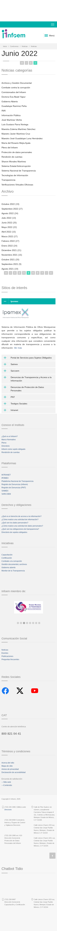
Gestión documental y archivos (14, 564)
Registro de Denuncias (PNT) (14, 488)
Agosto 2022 (8, 213)
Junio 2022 (7, 222)
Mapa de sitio (7, 766)
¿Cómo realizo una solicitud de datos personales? (22, 526)
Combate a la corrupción (12, 561)
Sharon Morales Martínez (14, 161)
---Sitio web (6, 782)
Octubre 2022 (8, 204)
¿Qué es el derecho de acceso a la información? (21, 516)
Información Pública (11, 115)
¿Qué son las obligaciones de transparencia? (20, 529)
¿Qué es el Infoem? (10, 436)
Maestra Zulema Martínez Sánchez (18, 129)
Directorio (6, 446)
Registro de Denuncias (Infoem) (15, 484)
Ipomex (14, 301)
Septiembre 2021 (10, 264)
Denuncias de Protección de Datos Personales (27, 389)
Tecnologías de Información (15, 175)
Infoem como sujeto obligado (13, 449)
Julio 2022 (6, 218)
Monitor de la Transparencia (13, 571)
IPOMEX (5, 478)
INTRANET (6, 475)
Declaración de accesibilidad (14, 772)
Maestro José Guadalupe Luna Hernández (22, 138)
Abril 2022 (6, 232)
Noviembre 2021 (9, 255)
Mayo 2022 (7, 227)
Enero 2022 (7, 245)
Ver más (18, 348)
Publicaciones (7, 656)
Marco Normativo (9, 440)
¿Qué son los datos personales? (15, 523)
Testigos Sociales (19, 403)
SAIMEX (5, 491)
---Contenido (7, 785)
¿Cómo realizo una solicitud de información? (20, 519)
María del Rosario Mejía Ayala (16, 143)
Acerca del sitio (8, 763)
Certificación (7, 558)
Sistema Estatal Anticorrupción (16, 166)
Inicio (5, 46)
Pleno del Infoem (10, 147)
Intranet (14, 410)
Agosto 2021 (8, 269)
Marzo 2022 (7, 236)
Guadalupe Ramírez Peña (14, 106)
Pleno (4, 443)
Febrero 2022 (8, 241)
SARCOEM (6, 494)
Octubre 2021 (8, 259)
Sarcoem (15, 371)
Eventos (5, 653)
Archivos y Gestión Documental (17, 83)
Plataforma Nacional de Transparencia (17, 481)
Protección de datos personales (17, 152)
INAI (4, 110)
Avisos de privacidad (10, 769)
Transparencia (8, 180)
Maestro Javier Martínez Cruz (16, 134)
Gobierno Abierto (10, 101)
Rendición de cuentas (12, 157)
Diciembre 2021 (9, 250)
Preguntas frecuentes (10, 659)
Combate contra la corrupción (16, 87)
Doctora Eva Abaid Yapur (14, 97)
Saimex (14, 364)
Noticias (25, 46)
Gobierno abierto (9, 567)
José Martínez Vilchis (12, 120)
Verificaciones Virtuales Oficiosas (17, 184)
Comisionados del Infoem (14, 92)
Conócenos (14, 46)
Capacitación (7, 555)
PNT (13, 397)
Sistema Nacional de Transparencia (19, 170)
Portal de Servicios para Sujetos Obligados (31, 357)
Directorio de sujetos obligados (14, 532)
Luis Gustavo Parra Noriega (15, 124)
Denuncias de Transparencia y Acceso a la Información (31, 379)
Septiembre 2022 (10, 209)
